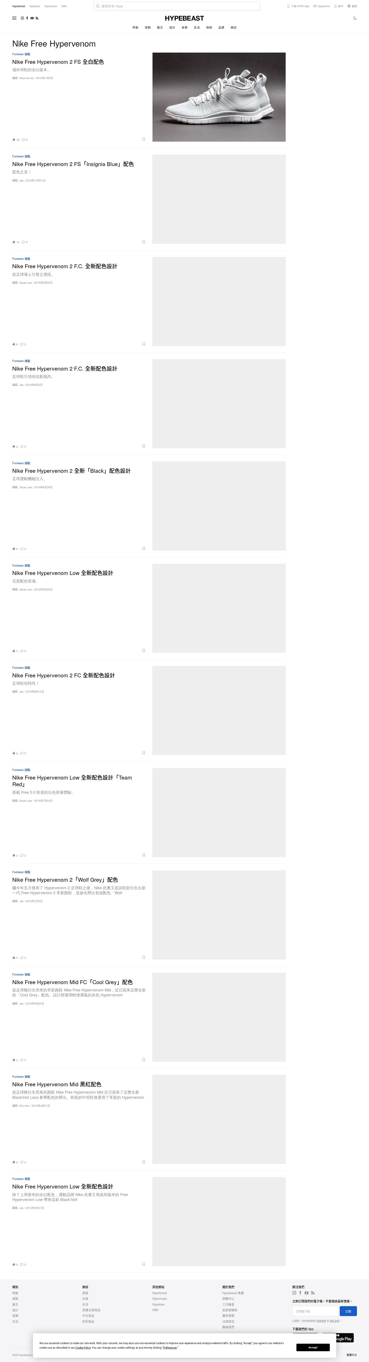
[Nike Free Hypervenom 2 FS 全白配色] (219, 96)
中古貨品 (88, 1315)
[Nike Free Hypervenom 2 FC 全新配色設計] (219, 710)
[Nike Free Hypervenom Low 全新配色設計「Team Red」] (219, 812)
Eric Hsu (24, 1105)
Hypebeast (159, 1293)
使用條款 (321, 1321)
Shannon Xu (26, 78)
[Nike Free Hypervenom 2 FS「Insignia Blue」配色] (219, 199)
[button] (88, 139)
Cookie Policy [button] (83, 1347)
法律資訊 (228, 1321)
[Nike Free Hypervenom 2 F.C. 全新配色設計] (219, 301)
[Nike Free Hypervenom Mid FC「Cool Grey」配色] (219, 1017)
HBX (155, 1310)
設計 (172, 27)
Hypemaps (159, 1298)
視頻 (209, 27)
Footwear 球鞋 (21, 54)
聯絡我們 (228, 1327)
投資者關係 (229, 1310)
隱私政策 (334, 1321)
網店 (234, 27)
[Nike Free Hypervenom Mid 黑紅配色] (219, 1119)
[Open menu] (14, 18)
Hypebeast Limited (30, 1355)
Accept (313, 1347)
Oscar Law (25, 282)
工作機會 (228, 1304)
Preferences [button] (170, 1347)
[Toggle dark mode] (355, 18)
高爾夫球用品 (91, 1310)
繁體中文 (352, 1355)
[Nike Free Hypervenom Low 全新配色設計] (219, 608)
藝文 (160, 27)
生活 (197, 27)
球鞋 (148, 27)
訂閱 (348, 1311)
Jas (21, 180)
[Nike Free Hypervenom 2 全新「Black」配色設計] (219, 505)
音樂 (184, 27)
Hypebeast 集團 (233, 1293)
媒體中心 (228, 1298)
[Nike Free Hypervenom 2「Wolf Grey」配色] (219, 914)
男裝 (85, 1293)
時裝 (135, 27)
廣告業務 (228, 1315)
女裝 (85, 1298)
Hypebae (158, 1304)
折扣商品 (88, 1321)
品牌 (221, 27)
